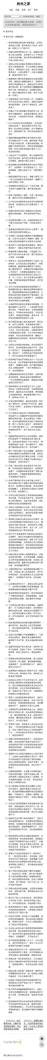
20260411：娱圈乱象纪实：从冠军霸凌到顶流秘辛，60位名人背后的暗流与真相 (33, 1024)
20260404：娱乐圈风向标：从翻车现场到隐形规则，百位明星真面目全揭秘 (12, 1024)
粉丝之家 (23, 3)
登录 (36, 9)
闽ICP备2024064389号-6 (13, 1055)
